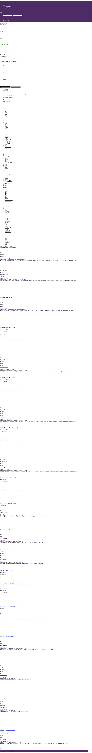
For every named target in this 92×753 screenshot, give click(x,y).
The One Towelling (8, 180)
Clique (6, 140)
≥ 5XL (6, 238)
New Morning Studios (8, 162)
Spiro (5, 177)
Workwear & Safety (8, 201)
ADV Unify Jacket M (3, 538)
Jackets (6, 196)
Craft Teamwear (7, 142)
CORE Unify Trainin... (3, 675)
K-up (5, 157)
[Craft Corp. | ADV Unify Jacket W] (6, 549)
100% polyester (7, 231)
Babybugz (6, 136)
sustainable (6, 241)
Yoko (5, 185)
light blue (6, 123)
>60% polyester (7, 230)
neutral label (7, 242)
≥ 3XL (6, 236)
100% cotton (7, 229)
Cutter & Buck (7, 143)
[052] (1, 31)
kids (5, 225)
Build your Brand (8, 139)
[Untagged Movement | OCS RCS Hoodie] (7, 327)
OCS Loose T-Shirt (3, 256)
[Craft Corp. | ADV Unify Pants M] (6, 570)
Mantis (6, 158)
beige (5, 113)
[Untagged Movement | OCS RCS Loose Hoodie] (9, 357)
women (6, 224)
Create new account (6, 20)
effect (6, 128)
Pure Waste (6, 169)
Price (3, 27)
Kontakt (6, 8)
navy (5, 125)
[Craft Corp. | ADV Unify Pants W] (6, 588)
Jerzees (6, 151)
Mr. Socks (6, 159)
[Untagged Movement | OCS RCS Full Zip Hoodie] (9, 427)
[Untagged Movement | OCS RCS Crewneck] (8, 377)
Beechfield (6, 138)
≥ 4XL (6, 237)
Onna (6, 164)
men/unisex (7, 222)
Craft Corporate (7, 141)
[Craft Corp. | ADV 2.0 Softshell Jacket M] (7, 730)
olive (5, 115)
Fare (5, 145)
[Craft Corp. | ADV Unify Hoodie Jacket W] (8, 503)
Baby (5, 204)
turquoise (6, 127)
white (6, 112)
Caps (5, 205)
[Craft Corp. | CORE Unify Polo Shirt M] (7, 636)
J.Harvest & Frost (8, 150)
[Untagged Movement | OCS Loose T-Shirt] (8, 247)
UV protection (7, 244)
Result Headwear (7, 172)
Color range (5, 88)
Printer (6, 166)
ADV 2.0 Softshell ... (3, 739)
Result (6, 171)
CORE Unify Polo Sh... (3, 615)
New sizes (6, 220)
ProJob (6, 167)
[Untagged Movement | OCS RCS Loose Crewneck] (9, 407)
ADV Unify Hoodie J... (3, 512)
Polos (6, 192)
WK (5, 184)
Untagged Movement (8, 181)
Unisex (6, 223)
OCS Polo (1, 306)
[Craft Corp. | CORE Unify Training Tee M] (8, 665)
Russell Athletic (7, 174)
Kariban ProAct (7, 153)
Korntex (6, 155)
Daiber (6, 144)
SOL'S (6, 176)
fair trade (6, 240)
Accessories (7, 207)
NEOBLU (6, 160)
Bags (5, 208)
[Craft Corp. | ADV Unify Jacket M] (6, 529)
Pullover (6, 199)
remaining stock (7, 221)
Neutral (6, 161)
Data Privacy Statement (9, 751)
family (6, 226)
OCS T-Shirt (2, 276)
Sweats (6, 193)
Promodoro (6, 168)
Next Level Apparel (8, 163)
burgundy (6, 121)
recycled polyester (8, 232)
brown (6, 114)
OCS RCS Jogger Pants (3, 467)
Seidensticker (7, 175)
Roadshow (6, 7)
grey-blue (6, 126)
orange (6, 118)
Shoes (6, 210)
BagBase (6, 137)
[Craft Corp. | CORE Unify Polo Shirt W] (7, 606)
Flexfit (6, 146)
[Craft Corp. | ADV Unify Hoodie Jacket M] (8, 477)
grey (5, 111)
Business (6, 198)
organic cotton (7, 228)
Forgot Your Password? (6, 18)
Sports (6, 194)
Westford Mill (7, 183)
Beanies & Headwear (8, 206)
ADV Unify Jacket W (3, 559)
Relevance (4, 29)
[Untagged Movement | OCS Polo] (6, 297)
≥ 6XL (6, 239)
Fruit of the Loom (8, 147)
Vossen (6, 182)
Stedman (6, 178)
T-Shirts (6, 191)
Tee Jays (6, 179)
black (5, 110)
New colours (7, 219)
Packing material (7, 212)
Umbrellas (6, 209)
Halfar (6, 148)
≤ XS (5, 235)
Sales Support (7, 211)
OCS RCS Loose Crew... (3, 417)
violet (6, 122)
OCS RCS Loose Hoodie (4, 367)
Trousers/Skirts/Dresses (9, 200)
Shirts (6, 197)
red (5, 119)
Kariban (6, 152)
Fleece (6, 195)
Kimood (6, 154)
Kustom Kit (7, 156)
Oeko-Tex (6, 243)
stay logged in (6, 16)
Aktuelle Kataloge (8, 6)
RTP (5, 173)
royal (5, 124)
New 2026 (6, 218)
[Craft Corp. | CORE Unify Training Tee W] (8, 698)
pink (5, 120)
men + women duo (8, 227)
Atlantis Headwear (8, 134)
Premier (6, 165)
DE (1, 12)
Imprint (6, 750)
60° (5, 233)
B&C (5, 135)
